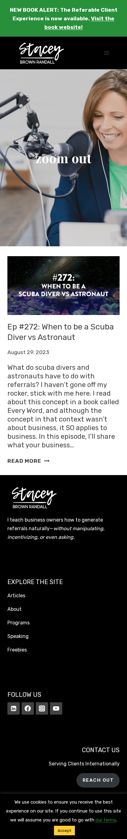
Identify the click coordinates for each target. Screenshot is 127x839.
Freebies (17, 650)
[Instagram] (42, 708)
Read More (28, 461)
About (14, 609)
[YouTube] (56, 708)
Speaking (18, 636)
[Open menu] (106, 53)
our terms (106, 820)
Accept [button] (64, 830)
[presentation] (63, 285)
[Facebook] (28, 708)
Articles (16, 596)
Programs (18, 623)
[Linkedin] (13, 708)
